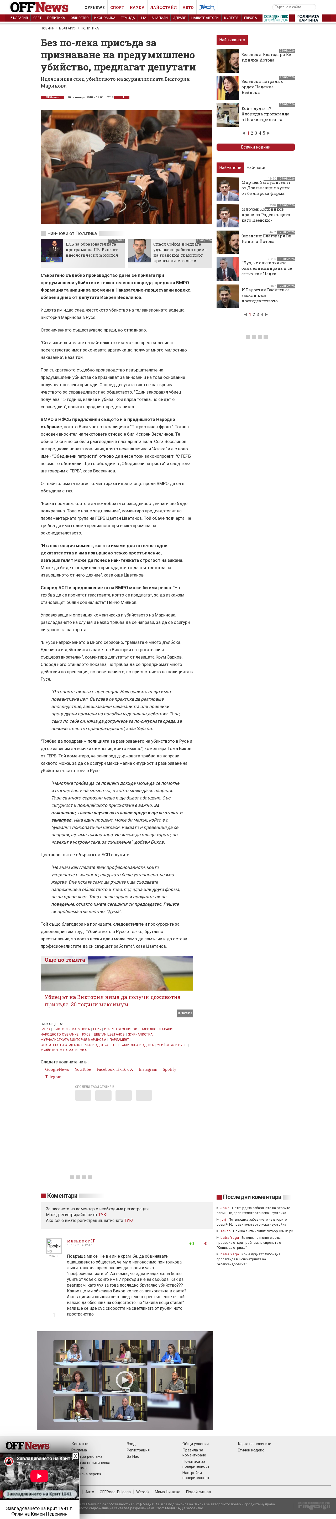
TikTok (122, 1069)
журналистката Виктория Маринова (73, 1040)
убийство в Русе (171, 1045)
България (19, 18)
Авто (188, 7)
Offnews (95, 7)
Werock (142, 1492)
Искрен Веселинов (120, 1029)
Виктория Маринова (72, 1029)
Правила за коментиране (194, 1452)
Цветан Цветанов (109, 1034)
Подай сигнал (198, 1492)
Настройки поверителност (195, 1475)
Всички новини (255, 147)
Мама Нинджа (167, 1492)
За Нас (133, 1456)
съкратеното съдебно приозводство (75, 1045)
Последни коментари (252, 1197)
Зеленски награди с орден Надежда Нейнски (262, 87)
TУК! (103, 1214)
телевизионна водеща (133, 1045)
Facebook (105, 1069)
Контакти (79, 1443)
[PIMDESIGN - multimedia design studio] (312, 1507)
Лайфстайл (163, 7)
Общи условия (195, 1443)
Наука (137, 7)
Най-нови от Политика (72, 233)
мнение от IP (81, 1240)
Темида (128, 18)
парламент (119, 1040)
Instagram (147, 1069)
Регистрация (138, 1450)
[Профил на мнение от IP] (54, 1251)
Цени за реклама (86, 1456)
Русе (86, 1034)
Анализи (159, 18)
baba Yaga (229, 1238)
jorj (223, 1219)
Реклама (79, 1450)
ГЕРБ (97, 1029)
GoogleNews (56, 1069)
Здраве (179, 18)
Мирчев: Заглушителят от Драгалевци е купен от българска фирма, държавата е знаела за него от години (266, 193)
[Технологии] (207, 8)
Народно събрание (157, 1029)
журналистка (140, 1034)
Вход (131, 1443)
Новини (48, 28)
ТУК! (128, 1220)
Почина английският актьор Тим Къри (263, 1231)
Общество (80, 18)
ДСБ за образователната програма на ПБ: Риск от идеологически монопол (92, 249)
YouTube (82, 1069)
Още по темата (65, 959)
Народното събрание (59, 1034)
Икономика (105, 18)
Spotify (169, 1069)
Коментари (62, 1195)
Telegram (53, 1076)
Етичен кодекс (251, 1450)
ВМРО (45, 1029)
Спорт (117, 7)
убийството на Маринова (64, 1050)
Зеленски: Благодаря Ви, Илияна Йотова (267, 57)
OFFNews (52, 97)
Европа (250, 18)
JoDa (225, 1208)
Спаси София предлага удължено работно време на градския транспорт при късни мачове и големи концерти (180, 255)
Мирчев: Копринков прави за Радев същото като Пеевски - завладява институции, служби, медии (267, 220)
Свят (37, 18)
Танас (225, 1231)
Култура (231, 18)
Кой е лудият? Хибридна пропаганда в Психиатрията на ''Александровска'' (266, 117)
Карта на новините (254, 1443)
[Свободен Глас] (276, 19)
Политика (56, 18)
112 (143, 18)
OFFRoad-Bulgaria (115, 1492)
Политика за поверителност (195, 1464)
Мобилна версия (86, 1474)
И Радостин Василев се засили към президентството (266, 295)
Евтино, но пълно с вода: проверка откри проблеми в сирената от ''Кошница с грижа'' (250, 1243)
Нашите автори (205, 18)
